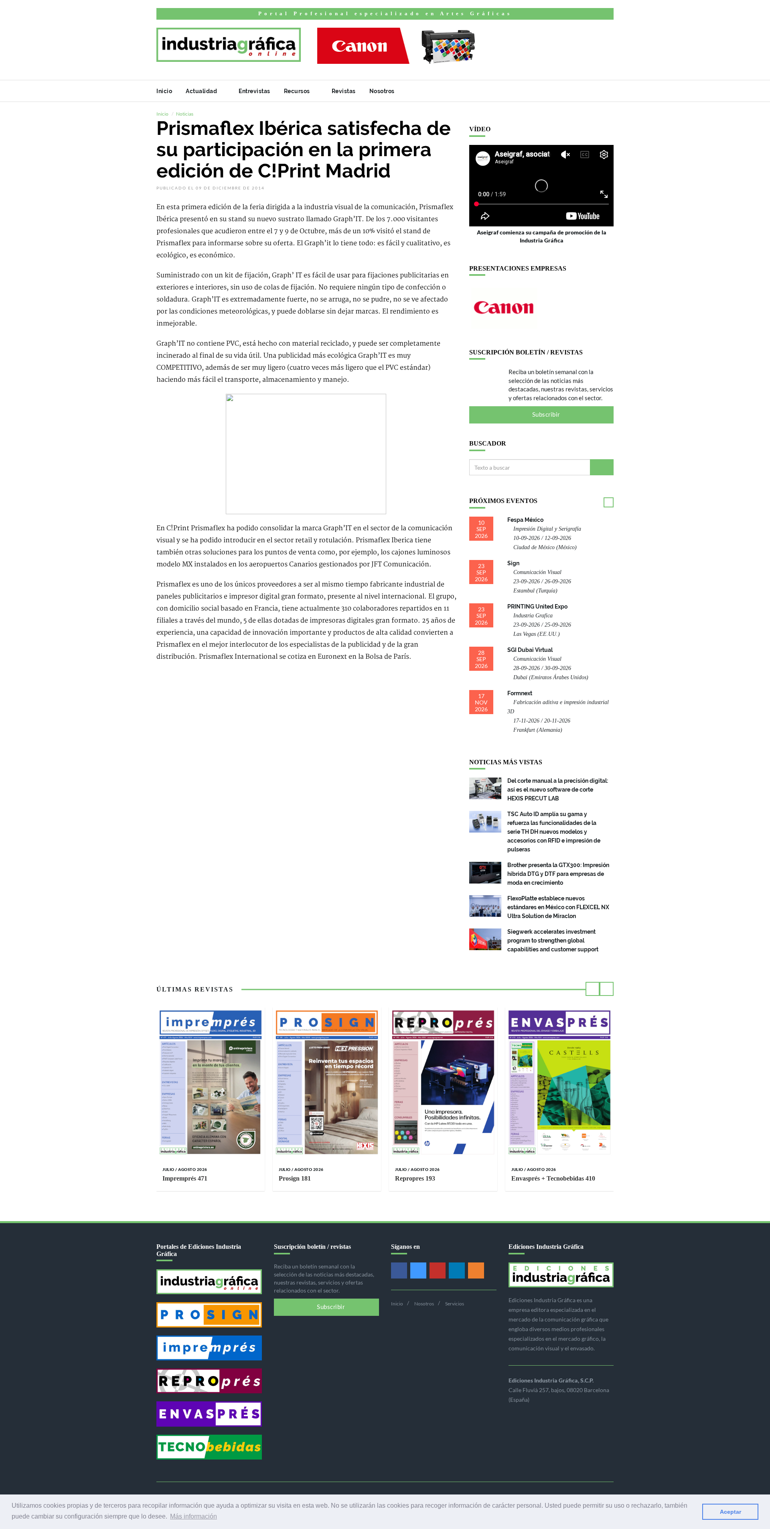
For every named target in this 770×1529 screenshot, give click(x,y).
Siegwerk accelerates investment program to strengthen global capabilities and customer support (552, 940)
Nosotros (382, 91)
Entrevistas (254, 91)
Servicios (454, 1304)
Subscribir (545, 415)
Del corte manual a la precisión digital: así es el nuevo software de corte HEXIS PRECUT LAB (557, 790)
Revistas (344, 91)
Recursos (298, 91)
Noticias (184, 114)
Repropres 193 (415, 1178)
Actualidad (202, 91)
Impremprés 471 (184, 1178)
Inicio (164, 91)
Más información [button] (193, 1516)
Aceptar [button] (730, 1512)
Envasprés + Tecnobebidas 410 (553, 1178)
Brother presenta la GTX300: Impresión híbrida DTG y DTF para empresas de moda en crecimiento (558, 874)
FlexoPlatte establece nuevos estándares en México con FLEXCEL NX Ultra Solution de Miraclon (558, 907)
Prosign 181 (295, 1178)
